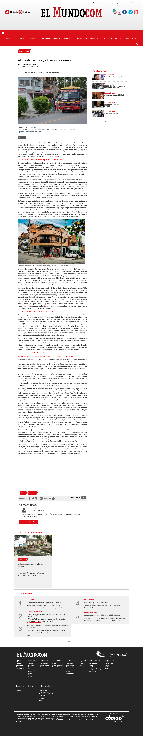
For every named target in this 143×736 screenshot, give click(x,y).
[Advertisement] (71, 24)
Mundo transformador (95, 670)
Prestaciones (42, 697)
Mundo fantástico (71, 667)
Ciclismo (81, 663)
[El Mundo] (71, 11)
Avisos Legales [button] (131, 38)
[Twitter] (32, 498)
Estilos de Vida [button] (80, 38)
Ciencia (54, 663)
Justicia (30, 668)
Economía (31, 665)
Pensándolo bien (20, 668)
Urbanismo (32, 493)
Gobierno (30, 663)
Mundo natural (93, 668)
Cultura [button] (56, 38)
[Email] (41, 498)
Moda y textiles (44, 667)
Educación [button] (45, 38)
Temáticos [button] (107, 38)
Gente (91, 665)
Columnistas (19, 665)
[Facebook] (29, 498)
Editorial (18, 663)
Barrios (23, 493)
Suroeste (107, 670)
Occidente (108, 667)
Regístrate (27, 12)
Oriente (107, 668)
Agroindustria (44, 663)
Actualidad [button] (20, 38)
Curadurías (42, 695)
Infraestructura (32, 667)
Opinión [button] (8, 38)
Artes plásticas (70, 665)
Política (30, 671)
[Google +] (36, 498)
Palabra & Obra (70, 673)
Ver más (109, 122)
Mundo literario (70, 670)
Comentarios (75, 498)
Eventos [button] (118, 38)
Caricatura (19, 667)
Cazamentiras (93, 671)
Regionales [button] (94, 38)
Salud (91, 667)
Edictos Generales (44, 689)
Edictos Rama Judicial (45, 692)
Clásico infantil (32, 689)
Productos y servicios (117, 3)
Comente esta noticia (29, 522)
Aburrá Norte (109, 663)
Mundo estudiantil (57, 665)
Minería (18, 689)
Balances (41, 698)
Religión (68, 668)
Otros (40, 700)
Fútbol (80, 665)
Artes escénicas (70, 663)
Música (68, 671)
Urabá (30, 673)
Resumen (30, 676)
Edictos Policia (43, 690)
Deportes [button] (66, 38)
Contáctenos (133, 3)
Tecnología (55, 667)
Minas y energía (44, 665)
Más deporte (82, 667)
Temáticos (19, 690)
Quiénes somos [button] (99, 3)
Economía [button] (32, 38)
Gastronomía (93, 663)
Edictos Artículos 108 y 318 (46, 694)
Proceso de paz (32, 670)
